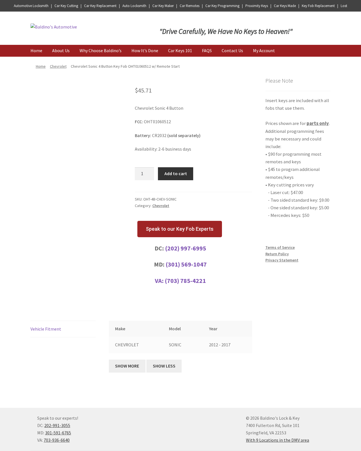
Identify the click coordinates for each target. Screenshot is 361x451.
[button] (179, 229)
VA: (160, 281)
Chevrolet (58, 66)
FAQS (207, 50)
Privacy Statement (281, 260)
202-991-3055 (57, 425)
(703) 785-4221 (185, 281)
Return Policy (277, 253)
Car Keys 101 (180, 50)
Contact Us (232, 50)
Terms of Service (280, 247)
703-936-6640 (57, 440)
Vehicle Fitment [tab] (45, 329)
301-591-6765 (58, 432)
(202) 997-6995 (185, 248)
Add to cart (175, 173)
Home (36, 50)
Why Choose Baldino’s (101, 50)
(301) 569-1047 (186, 264)
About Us (61, 50)
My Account (264, 50)
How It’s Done (144, 50)
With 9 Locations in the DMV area (277, 440)
